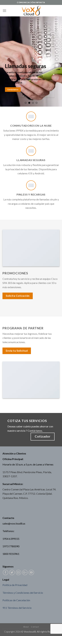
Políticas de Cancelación (16, 600)
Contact (35, 627)
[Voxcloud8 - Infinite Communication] (31, 10)
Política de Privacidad (14, 584)
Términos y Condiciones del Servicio (22, 592)
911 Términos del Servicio (17, 607)
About (26, 627)
